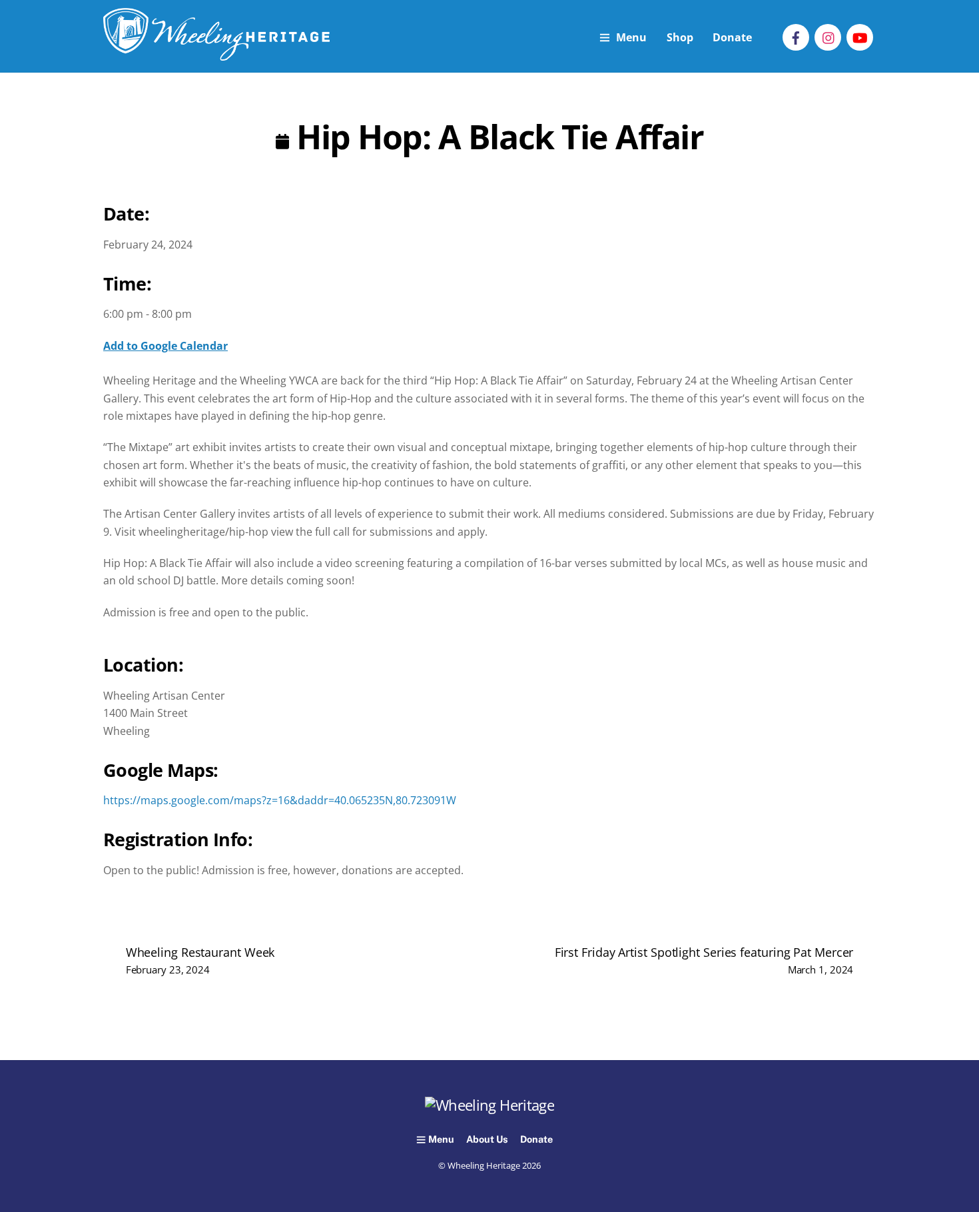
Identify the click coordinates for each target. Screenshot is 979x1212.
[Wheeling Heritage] (216, 53)
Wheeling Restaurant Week (200, 959)
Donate (732, 37)
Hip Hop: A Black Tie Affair (496, 136)
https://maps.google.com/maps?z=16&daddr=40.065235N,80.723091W (279, 783)
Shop (680, 37)
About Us (487, 1139)
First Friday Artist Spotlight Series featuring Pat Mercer (704, 959)
